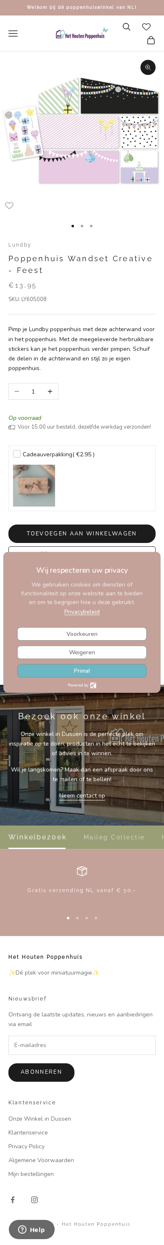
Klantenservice (28, 1133)
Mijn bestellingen (31, 1174)
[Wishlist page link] (146, 27)
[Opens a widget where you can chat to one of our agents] (31, 1230)
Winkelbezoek (37, 837)
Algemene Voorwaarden (41, 1160)
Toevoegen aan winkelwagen (82, 534)
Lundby (20, 245)
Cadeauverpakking (59, 454)
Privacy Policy (26, 1146)
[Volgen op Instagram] (34, 1200)
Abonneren (41, 1072)
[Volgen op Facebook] (12, 1200)
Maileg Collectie (114, 837)
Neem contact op (82, 796)
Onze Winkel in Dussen (39, 1119)
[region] (82, 884)
